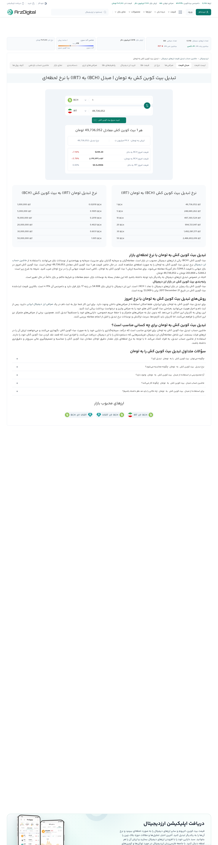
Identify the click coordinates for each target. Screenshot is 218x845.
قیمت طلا (144, 65)
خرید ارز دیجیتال (127, 65)
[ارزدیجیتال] (21, 12)
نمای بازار (58, 65)
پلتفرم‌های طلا (109, 65)
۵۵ (164, 40)
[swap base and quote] (147, 105)
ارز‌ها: (209, 3)
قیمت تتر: (127, 3)
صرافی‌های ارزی (89, 65)
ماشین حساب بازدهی (39, 65)
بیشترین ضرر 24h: (170, 46)
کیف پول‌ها (18, 65)
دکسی (190, 46)
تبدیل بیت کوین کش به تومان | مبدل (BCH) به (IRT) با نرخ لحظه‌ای (109, 78)
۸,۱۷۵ (189, 40)
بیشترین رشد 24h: (201, 46)
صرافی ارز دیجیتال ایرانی (40, 304)
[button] (109, 359)
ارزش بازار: (153, 3)
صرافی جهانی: (167, 3)
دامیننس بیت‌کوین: (191, 3)
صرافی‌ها (169, 65)
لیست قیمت (200, 65)
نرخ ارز (157, 65)
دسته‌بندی (72, 65)
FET (159, 46)
